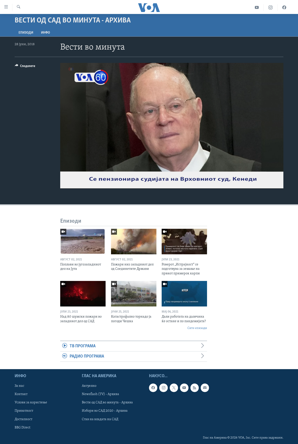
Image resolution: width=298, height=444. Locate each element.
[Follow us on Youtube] (184, 388)
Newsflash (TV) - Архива (100, 394)
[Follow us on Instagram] (163, 388)
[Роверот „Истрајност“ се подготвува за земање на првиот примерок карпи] (184, 241)
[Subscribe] (205, 388)
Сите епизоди (197, 328)
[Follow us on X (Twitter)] (174, 388)
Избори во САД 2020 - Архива (105, 411)
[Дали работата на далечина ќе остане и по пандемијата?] (184, 293)
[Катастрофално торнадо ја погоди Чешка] (133, 293)
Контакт (21, 394)
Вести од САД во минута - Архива (107, 402)
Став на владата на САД (100, 419)
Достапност (23, 419)
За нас (19, 386)
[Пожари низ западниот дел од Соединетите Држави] (133, 241)
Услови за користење (31, 402)
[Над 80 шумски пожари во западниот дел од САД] (83, 293)
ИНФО (45, 32)
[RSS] (194, 388)
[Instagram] (270, 7)
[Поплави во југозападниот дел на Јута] (83, 241)
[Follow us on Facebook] (153, 388)
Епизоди (26, 32)
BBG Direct (22, 427)
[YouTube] (257, 7)
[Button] (25, 67)
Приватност (24, 411)
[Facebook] (284, 7)
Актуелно (89, 386)
